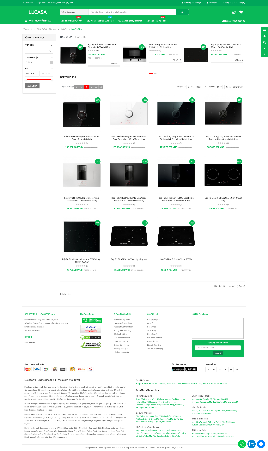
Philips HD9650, (142, 383)
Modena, (168, 399)
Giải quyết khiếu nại (121, 345)
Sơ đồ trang (151, 330)
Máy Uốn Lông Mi (231, 402)
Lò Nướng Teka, (142, 436)
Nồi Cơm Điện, (141, 419)
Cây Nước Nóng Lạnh (225, 436)
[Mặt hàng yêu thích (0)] (241, 12)
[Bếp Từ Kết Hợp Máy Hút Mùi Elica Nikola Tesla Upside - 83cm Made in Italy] (223, 113)
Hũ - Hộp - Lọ (206, 413)
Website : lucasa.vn (32, 330)
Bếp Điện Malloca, (174, 430)
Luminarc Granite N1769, (192, 383)
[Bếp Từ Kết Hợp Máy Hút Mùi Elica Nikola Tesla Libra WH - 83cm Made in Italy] (82, 175)
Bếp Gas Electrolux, (162, 433)
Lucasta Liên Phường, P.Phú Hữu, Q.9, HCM (41, 320)
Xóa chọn (32, 86)
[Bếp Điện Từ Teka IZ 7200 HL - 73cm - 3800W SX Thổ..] (196, 54)
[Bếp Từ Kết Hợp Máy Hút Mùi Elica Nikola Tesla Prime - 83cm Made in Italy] (176, 175)
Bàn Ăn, (195, 411)
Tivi (222, 425)
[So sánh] (233, 13)
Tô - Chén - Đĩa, (204, 411)
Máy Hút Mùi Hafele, (179, 433)
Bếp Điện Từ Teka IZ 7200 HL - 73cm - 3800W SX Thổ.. (226, 46)
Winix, (154, 399)
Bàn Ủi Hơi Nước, (198, 433)
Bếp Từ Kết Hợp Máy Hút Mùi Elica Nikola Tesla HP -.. (102, 46)
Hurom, (183, 399)
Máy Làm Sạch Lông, (200, 402)
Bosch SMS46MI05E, (157, 383)
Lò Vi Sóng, (176, 416)
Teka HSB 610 (222, 383)
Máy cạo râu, (197, 399)
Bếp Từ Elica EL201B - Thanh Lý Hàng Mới (129, 259)
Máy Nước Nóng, (214, 425)
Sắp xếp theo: (181, 87)
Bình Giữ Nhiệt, (232, 411)
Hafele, (139, 402)
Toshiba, (175, 399)
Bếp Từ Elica (76, 29)
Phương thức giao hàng (123, 323)
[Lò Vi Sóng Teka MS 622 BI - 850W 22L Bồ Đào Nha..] (135, 54)
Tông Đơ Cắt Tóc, (209, 399)
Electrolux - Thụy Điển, (158, 402)
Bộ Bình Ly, (196, 413)
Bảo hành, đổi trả (120, 334)
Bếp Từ (64, 29)
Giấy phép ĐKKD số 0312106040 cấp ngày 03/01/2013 (46, 323)
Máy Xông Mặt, (223, 399)
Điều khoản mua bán (122, 338)
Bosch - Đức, (156, 405)
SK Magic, (140, 407)
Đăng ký (242, 3)
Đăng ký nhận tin (154, 320)
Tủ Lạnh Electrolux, (199, 425)
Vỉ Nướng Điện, (165, 416)
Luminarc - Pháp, (168, 405)
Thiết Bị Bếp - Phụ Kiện (47, 29)
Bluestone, (179, 405)
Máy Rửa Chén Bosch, (158, 436)
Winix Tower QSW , (174, 383)
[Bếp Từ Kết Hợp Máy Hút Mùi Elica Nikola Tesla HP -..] (73, 54)
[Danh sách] (96, 87)
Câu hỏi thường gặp (121, 352)
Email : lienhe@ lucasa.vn (34, 327)
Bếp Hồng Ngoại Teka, (145, 433)
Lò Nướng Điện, (152, 416)
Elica (30, 62)
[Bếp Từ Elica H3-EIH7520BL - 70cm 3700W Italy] (223, 175)
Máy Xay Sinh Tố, (163, 419)
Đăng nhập (229, 3)
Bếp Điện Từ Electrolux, (157, 430)
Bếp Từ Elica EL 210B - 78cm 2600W (176, 259)
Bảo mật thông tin (121, 349)
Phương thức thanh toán (123, 327)
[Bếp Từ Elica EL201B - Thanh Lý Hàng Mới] (129, 236)
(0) (98, 51)
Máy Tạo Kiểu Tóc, (216, 402)
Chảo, (223, 411)
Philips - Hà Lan (151, 407)
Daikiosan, (171, 402)
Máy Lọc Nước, (223, 433)
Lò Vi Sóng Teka (173, 436)
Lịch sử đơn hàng (154, 345)
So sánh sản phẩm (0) (234, 87)
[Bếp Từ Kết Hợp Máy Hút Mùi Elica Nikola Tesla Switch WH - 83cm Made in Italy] (129, 113)
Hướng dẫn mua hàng (122, 330)
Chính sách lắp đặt (121, 341)
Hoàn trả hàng (153, 341)
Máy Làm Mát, (211, 433)
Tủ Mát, (219, 422)
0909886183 (238, 21)
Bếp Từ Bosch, (142, 430)
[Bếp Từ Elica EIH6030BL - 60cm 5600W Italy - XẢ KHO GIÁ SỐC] (82, 236)
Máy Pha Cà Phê (165, 422)
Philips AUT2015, (209, 383)
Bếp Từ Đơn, (141, 416)
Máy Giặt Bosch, (228, 422)
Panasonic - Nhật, (143, 405)
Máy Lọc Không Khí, (200, 436)
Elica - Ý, (145, 402)
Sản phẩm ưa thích (154, 338)
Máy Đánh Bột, (142, 422)
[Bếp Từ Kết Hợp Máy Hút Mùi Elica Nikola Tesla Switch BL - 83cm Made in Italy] (176, 113)
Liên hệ (150, 323)
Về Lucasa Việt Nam (122, 320)
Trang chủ (27, 29)
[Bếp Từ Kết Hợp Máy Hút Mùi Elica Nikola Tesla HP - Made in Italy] (82, 113)
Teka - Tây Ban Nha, (143, 399)
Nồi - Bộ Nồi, (216, 411)
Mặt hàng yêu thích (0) (192, 3)
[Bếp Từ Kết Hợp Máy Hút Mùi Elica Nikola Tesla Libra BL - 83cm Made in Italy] (129, 175)
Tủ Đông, (211, 422)
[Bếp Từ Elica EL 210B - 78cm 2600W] (176, 236)
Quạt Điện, (212, 436)
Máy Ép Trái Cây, (176, 419)
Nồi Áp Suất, (153, 422)
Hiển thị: (212, 87)
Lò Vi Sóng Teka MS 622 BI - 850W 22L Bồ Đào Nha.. (163, 46)
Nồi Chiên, (152, 419)
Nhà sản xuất (152, 334)
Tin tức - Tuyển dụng (155, 349)
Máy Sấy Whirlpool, (199, 422)
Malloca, (160, 399)
